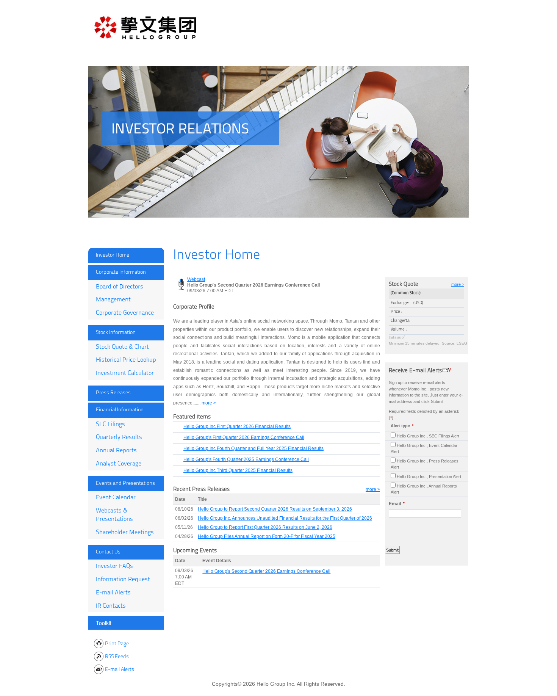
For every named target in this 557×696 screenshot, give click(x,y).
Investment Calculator (125, 373)
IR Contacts (111, 606)
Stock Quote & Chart (122, 347)
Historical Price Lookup (126, 360)
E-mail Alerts (113, 593)
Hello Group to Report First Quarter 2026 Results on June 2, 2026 (265, 527)
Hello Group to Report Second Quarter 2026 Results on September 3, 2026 (275, 509)
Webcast (196, 279)
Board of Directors (119, 287)
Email (395, 503)
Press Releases (113, 393)
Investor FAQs (114, 566)
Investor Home (112, 255)
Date (180, 499)
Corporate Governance (125, 313)
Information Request (123, 580)
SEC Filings (110, 425)
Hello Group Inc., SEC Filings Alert (428, 436)
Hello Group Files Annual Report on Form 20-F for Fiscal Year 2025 (266, 536)
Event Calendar (116, 498)
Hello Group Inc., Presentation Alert (429, 476)
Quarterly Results (119, 437)
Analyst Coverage (118, 464)
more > (373, 489)
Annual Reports (116, 451)
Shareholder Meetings (125, 533)
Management (113, 300)
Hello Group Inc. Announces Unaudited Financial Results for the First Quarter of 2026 (285, 518)
